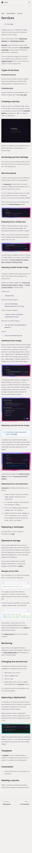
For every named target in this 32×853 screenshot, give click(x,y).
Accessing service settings (14, 157)
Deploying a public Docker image (14, 267)
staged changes (6, 61)
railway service (9, 634)
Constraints (7, 766)
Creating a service (10, 101)
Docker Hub (26, 283)
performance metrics (17, 41)
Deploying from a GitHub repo (13, 222)
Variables (4, 45)
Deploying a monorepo (12, 527)
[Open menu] (29, 2)
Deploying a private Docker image (15, 425)
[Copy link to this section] (20, 70)
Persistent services (8, 75)
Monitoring (6, 643)
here (13, 534)
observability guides (10, 652)
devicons (21, 684)
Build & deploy (11, 13)
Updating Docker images (11, 341)
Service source (8, 173)
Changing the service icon (14, 661)
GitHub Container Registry (9, 285)
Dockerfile (7, 184)
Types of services (10, 70)
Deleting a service (10, 780)
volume (20, 566)
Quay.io (21, 285)
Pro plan (14, 434)
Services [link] (19, 13)
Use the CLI (5, 488)
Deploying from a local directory (14, 484)
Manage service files (10, 571)
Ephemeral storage (10, 540)
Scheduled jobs (7, 88)
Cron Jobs (23, 95)
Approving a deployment (13, 697)
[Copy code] (28, 583)
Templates (6, 750)
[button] (16, 130)
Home (3, 13)
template (6, 755)
